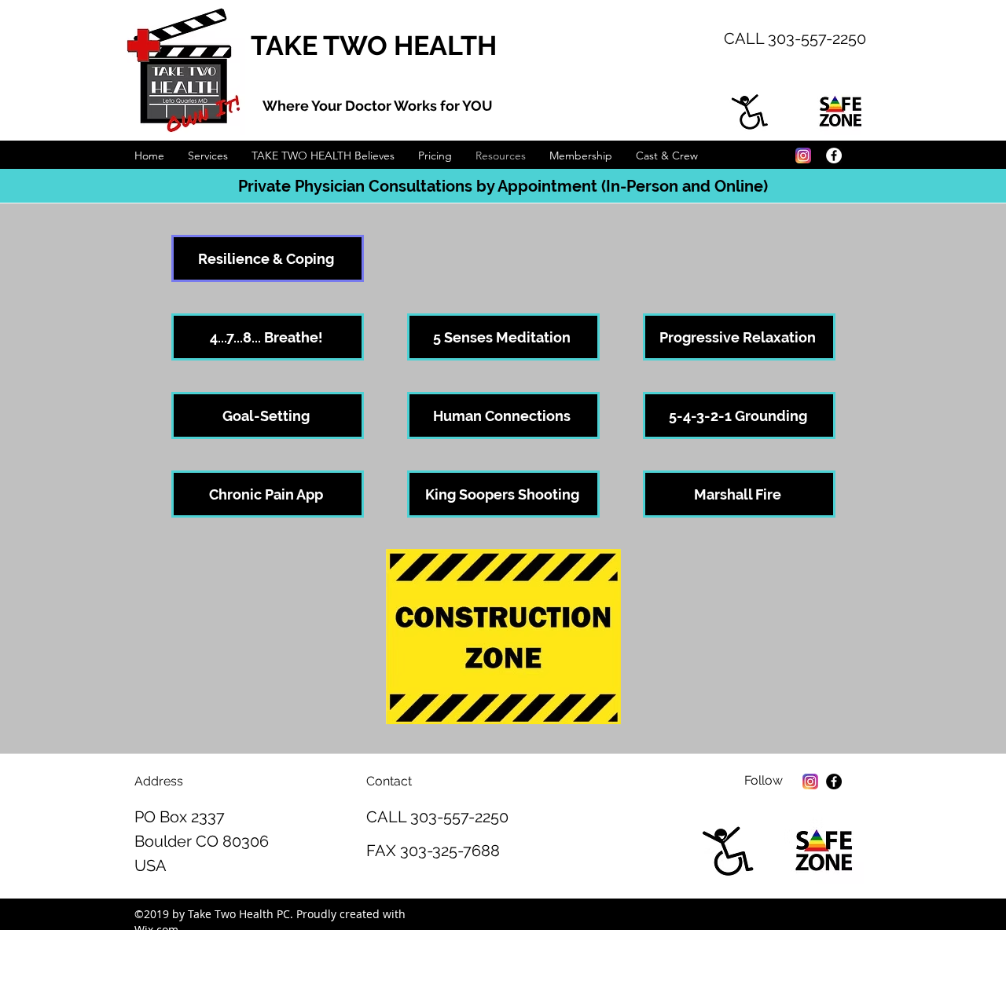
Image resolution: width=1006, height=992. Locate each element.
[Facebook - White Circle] (834, 155)
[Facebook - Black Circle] (834, 781)
